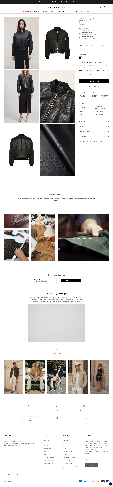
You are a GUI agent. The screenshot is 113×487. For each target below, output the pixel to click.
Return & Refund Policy (70, 466)
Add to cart (94, 81)
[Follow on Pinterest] (13, 475)
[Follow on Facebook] (5, 475)
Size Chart (106, 42)
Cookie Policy (67, 454)
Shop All (46, 440)
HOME (69, 11)
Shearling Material (49, 460)
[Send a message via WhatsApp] (110, 484)
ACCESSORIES (60, 11)
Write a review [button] (71, 281)
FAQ (64, 446)
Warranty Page (67, 451)
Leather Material (49, 457)
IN (107, 70)
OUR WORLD (78, 11)
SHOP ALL (36, 11)
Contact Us (66, 469)
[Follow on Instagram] (9, 475)
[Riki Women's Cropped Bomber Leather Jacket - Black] (80, 57)
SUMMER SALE (27, 11)
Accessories (47, 448)
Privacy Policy (67, 460)
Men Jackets (48, 446)
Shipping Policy (67, 463)
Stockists (47, 451)
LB (90, 70)
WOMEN (45, 11)
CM (104, 70)
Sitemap (46, 454)
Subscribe (91, 465)
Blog (64, 448)
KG (87, 70)
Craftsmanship (67, 443)
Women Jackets (48, 443)
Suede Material (48, 463)
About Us (66, 440)
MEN (52, 11)
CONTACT (87, 11)
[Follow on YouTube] (18, 475)
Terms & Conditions (69, 457)
